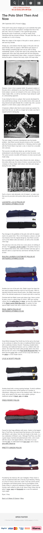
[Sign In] (22, 3)
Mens (24, 23)
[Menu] (39, 3)
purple (12, 352)
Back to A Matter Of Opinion (10, 498)
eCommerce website (19, 520)
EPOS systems (28, 520)
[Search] (14, 3)
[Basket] (31, 3)
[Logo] (5, 3)
